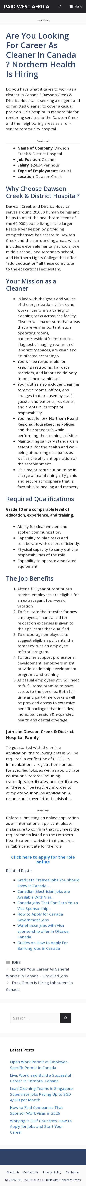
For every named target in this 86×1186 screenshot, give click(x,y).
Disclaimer (72, 1172)
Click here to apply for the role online (43, 859)
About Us (13, 1172)
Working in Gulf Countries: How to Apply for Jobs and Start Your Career (41, 1126)
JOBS (16, 962)
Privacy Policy (52, 1172)
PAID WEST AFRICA (26, 6)
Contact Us (31, 1172)
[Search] (65, 1018)
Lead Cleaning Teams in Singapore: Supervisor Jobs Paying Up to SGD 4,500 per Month (42, 1094)
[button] (60, 6)
